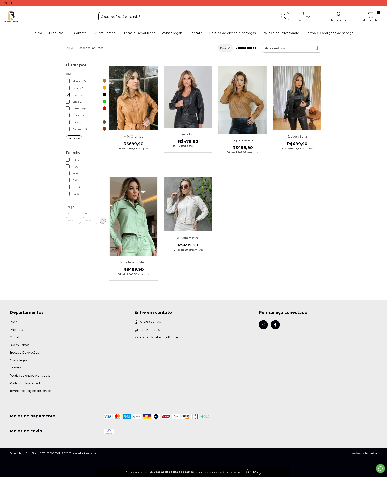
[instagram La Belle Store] (6, 3)
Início (37, 33)
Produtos (57, 33)
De (67, 213)
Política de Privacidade (281, 33)
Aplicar (103, 221)
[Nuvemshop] (364, 453)
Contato (80, 33)
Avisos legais (172, 33)
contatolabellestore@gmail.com (162, 337)
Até (85, 213)
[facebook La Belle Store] (11, 3)
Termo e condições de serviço (330, 33)
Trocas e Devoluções (138, 33)
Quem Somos (104, 33)
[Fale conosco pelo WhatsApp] (380, 468)
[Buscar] (283, 16)
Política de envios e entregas (232, 33)
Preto (223, 48)
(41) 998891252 (150, 330)
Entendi (253, 472)
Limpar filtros (246, 48)
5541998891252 (150, 322)
